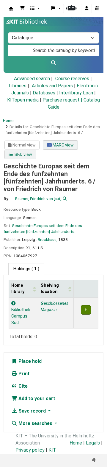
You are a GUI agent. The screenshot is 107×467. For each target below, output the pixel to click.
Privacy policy (30, 450)
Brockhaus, (47, 239)
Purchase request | (63, 100)
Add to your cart (36, 398)
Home (8, 120)
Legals (93, 443)
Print (23, 373)
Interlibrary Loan (76, 93)
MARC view (63, 145)
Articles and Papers (52, 85)
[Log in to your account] (86, 8)
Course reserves (72, 78)
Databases (44, 93)
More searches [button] (35, 423)
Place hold (29, 361)
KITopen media (23, 100)
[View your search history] (97, 8)
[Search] (53, 63)
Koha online (11, 9)
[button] (22, 8)
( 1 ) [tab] (26, 268)
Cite (22, 386)
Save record (32, 411)
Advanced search (32, 78)
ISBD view (22, 154)
